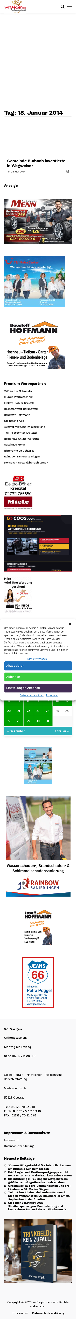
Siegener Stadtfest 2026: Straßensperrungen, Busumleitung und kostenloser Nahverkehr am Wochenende (37, 1206)
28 (18, 721)
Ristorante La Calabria (19, 450)
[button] (70, 624)
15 (28, 700)
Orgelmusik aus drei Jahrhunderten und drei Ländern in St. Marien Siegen (39, 1187)
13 (9, 700)
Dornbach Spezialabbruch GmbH (26, 462)
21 (18, 711)
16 (37, 700)
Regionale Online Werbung (22, 438)
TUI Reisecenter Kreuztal (20, 432)
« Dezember (16, 731)
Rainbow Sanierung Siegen (22, 456)
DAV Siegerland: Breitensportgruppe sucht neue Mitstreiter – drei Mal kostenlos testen (40, 1174)
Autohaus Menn (14, 444)
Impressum (52, 695)
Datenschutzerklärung (32, 695)
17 (47, 700)
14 (18, 700)
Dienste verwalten (37, 658)
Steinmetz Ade (14, 420)
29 (28, 721)
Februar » (62, 731)
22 (28, 711)
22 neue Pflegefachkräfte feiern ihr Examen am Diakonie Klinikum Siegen (39, 1167)
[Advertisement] (38, 61)
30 (38, 721)
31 (47, 721)
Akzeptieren (15, 665)
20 (9, 711)
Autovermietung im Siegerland (24, 426)
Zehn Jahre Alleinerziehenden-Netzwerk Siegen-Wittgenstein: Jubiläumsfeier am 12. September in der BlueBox (39, 1196)
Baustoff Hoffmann (17, 414)
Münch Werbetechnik (18, 396)
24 (47, 711)
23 (37, 711)
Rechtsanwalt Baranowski (21, 408)
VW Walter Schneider (18, 391)
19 (67, 700)
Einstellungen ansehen (23, 688)
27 (9, 721)
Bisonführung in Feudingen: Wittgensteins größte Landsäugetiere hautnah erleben (38, 1180)
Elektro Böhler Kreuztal (19, 403)
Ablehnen (13, 677)
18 (57, 700)
